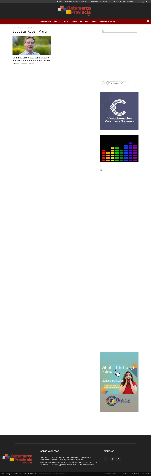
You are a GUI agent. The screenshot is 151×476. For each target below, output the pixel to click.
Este (66, 21)
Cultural (84, 21)
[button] (148, 21)
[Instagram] (143, 1)
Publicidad (130, 1)
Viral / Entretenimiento (103, 21)
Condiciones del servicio (99, 1)
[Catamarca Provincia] (75, 11)
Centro (57, 21)
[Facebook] (139, 1)
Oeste (74, 21)
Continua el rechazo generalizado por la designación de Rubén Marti (31, 59)
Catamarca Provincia (20, 64)
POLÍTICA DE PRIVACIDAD (117, 1)
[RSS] (147, 1)
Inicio (14, 28)
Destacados (45, 21)
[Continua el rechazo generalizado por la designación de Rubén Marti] (32, 45)
